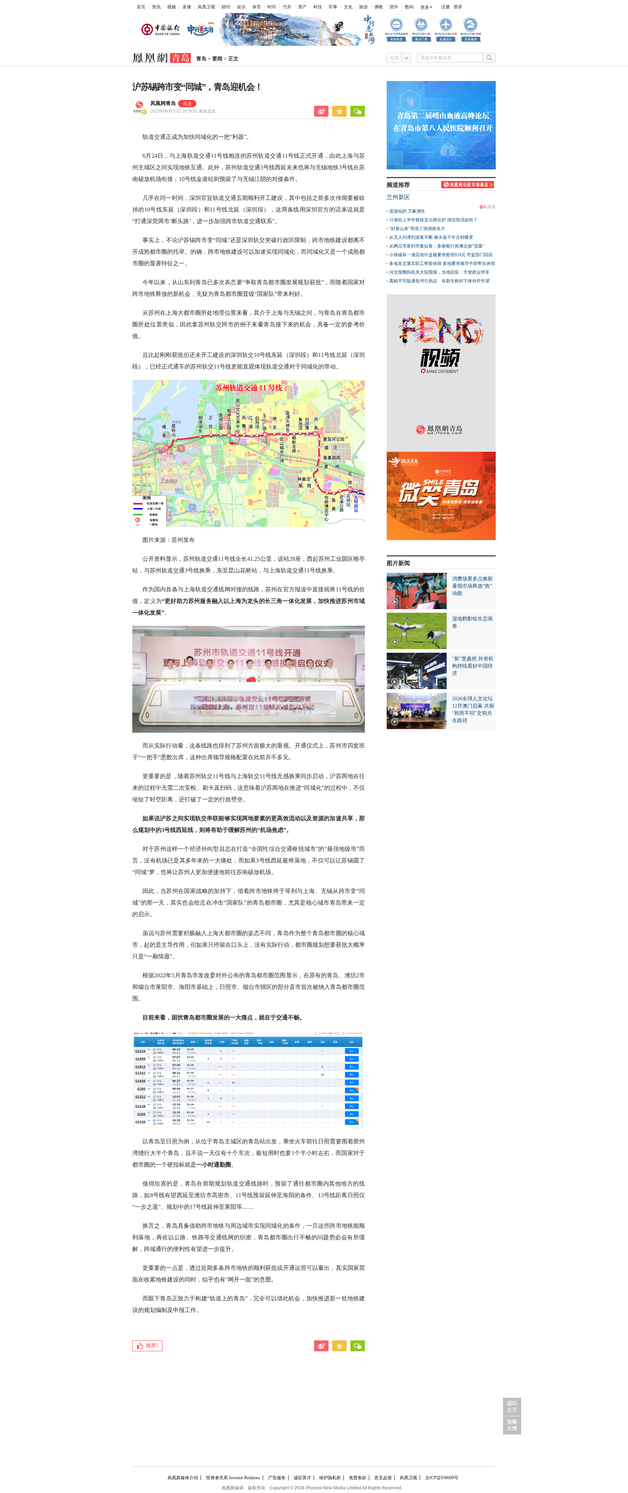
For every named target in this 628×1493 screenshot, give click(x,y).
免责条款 (357, 1477)
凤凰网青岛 (163, 103)
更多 (424, 7)
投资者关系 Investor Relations (233, 1477)
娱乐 (241, 6)
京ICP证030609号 (441, 1477)
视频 (171, 6)
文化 (348, 6)
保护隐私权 (330, 1477)
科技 (317, 6)
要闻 (217, 58)
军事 (333, 6)
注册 (445, 6)
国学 (394, 6)
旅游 (363, 6)
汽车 (287, 6)
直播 (186, 6)
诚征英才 (302, 1477)
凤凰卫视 (206, 6)
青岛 (201, 58)
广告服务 (277, 1477)
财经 (226, 6)
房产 (302, 6)
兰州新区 (398, 197)
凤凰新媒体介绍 (183, 1477)
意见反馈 (383, 1477)
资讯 (156, 6)
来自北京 (183, 111)
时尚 (271, 6)
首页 (141, 6)
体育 (256, 6)
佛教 (378, 6)
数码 (409, 6)
